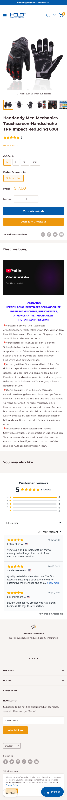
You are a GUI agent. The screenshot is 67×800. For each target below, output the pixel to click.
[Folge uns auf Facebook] (5, 761)
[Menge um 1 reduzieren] (17, 199)
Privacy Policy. (12, 785)
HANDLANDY (10, 145)
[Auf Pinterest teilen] (49, 234)
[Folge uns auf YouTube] (30, 761)
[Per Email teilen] (61, 234)
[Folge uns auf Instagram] (18, 761)
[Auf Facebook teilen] (43, 234)
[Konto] (54, 15)
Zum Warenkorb (33, 211)
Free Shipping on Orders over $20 (33, 2)
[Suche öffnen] (48, 15)
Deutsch (9, 746)
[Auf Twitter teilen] (55, 234)
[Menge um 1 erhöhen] (34, 199)
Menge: (7, 199)
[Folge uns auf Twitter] (11, 761)
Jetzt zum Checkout (33, 221)
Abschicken (15, 730)
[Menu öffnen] (5, 15)
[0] (61, 15)
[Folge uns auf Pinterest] (24, 761)
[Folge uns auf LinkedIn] (36, 761)
